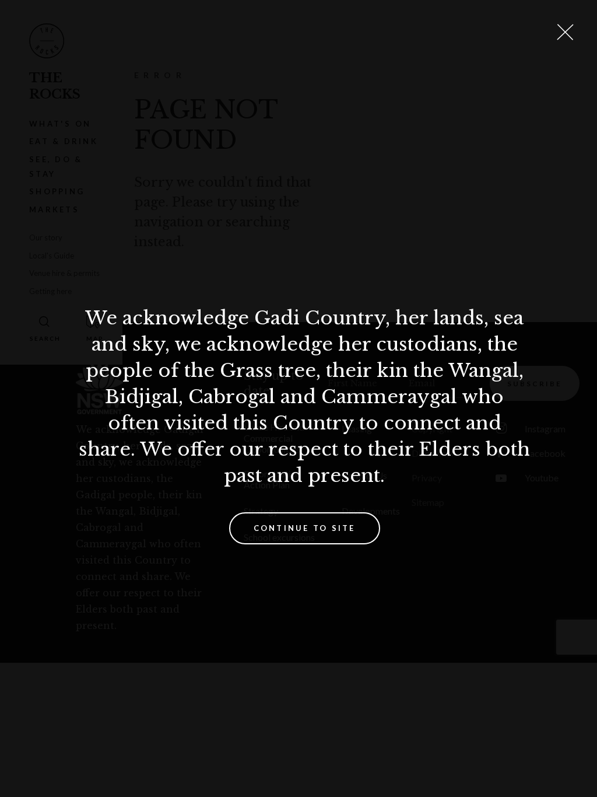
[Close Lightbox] (565, 32)
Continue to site (305, 528)
